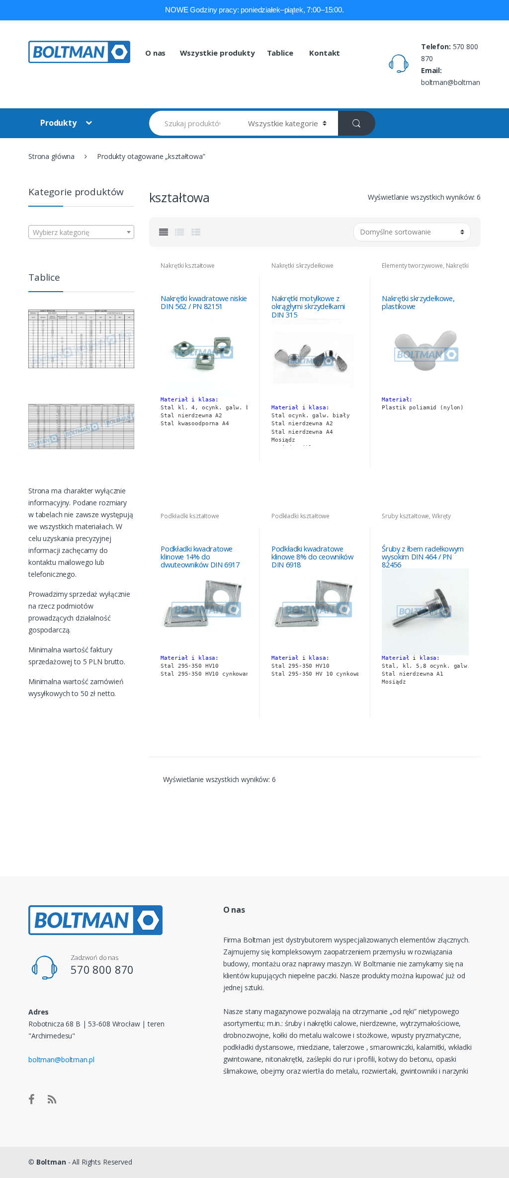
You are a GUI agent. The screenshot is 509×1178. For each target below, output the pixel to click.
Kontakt (323, 53)
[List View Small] (195, 232)
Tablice (280, 53)
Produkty (59, 122)
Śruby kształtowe (405, 516)
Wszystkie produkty (217, 53)
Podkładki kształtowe (190, 516)
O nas (155, 53)
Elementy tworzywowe (412, 265)
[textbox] (81, 232)
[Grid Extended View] (163, 232)
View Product (239, 462)
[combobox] (81, 232)
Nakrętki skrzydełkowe (302, 265)
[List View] (179, 232)
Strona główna (51, 156)
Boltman (51, 1162)
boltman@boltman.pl (61, 1059)
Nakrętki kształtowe (187, 265)
